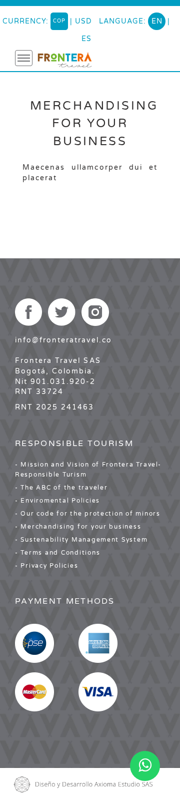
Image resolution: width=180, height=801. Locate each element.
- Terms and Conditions (57, 552)
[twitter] (62, 312)
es (87, 39)
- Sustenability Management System (81, 539)
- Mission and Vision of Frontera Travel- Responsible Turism (88, 469)
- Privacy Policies (46, 565)
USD (83, 21)
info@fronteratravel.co (63, 340)
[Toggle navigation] (23, 58)
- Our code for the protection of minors (87, 513)
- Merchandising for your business (78, 526)
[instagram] (95, 312)
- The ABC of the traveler (61, 487)
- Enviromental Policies (57, 500)
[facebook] (28, 312)
